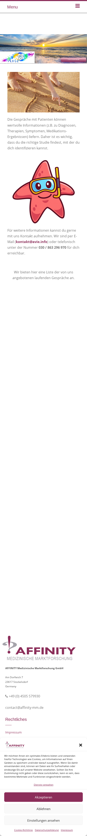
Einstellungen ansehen (43, 820)
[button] (81, 745)
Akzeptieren (43, 797)
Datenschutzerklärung (47, 830)
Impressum (67, 830)
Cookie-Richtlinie (23, 830)
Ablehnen (43, 809)
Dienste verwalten (43, 784)
